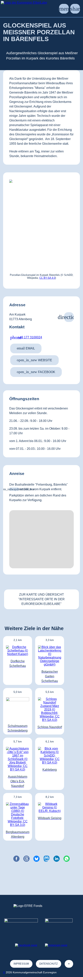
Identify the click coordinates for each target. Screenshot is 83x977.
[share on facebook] (16, 859)
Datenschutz (48, 963)
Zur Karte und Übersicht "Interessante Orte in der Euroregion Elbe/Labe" (41, 599)
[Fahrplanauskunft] (14, 489)
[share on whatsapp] (67, 859)
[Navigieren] (69, 317)
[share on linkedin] (57, 859)
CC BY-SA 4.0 (47, 277)
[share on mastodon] (46, 859)
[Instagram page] (56, 945)
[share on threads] (26, 859)
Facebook (36, 372)
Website (34, 360)
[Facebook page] (26, 945)
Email (26, 348)
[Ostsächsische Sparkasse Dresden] (62, 925)
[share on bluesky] (36, 859)
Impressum (21, 963)
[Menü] (64, 9)
